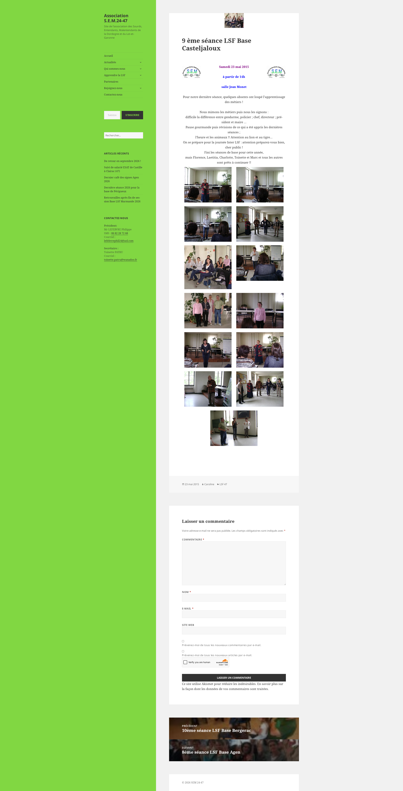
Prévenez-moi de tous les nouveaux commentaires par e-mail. (221, 645)
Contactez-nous (113, 94)
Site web (188, 625)
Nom (186, 592)
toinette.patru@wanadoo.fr (120, 259)
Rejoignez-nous (113, 88)
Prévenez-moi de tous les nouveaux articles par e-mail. (217, 655)
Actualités (110, 62)
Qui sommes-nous (114, 68)
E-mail (187, 608)
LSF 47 (223, 484)
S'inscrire (132, 115)
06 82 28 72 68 (119, 233)
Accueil (108, 56)
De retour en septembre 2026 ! (122, 161)
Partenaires (111, 81)
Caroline (209, 484)
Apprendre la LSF (114, 75)
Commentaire (193, 539)
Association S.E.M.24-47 (116, 18)
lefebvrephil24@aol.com (118, 240)
